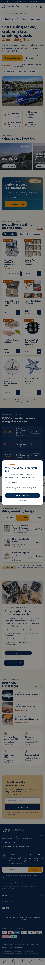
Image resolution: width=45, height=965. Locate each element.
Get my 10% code (22, 495)
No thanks (22, 500)
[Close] (40, 463)
